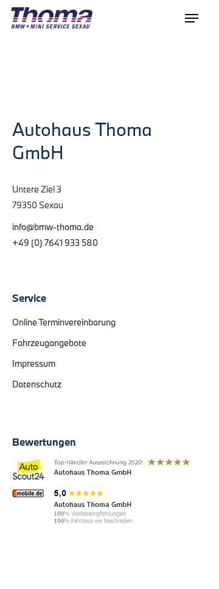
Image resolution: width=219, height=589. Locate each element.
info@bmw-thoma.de (53, 227)
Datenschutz (36, 384)
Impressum (33, 363)
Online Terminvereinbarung (64, 322)
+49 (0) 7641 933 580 (55, 242)
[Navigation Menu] (191, 18)
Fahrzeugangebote (49, 343)
